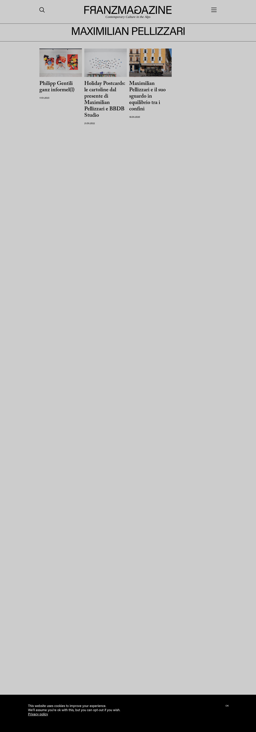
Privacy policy (38, 714)
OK (227, 706)
